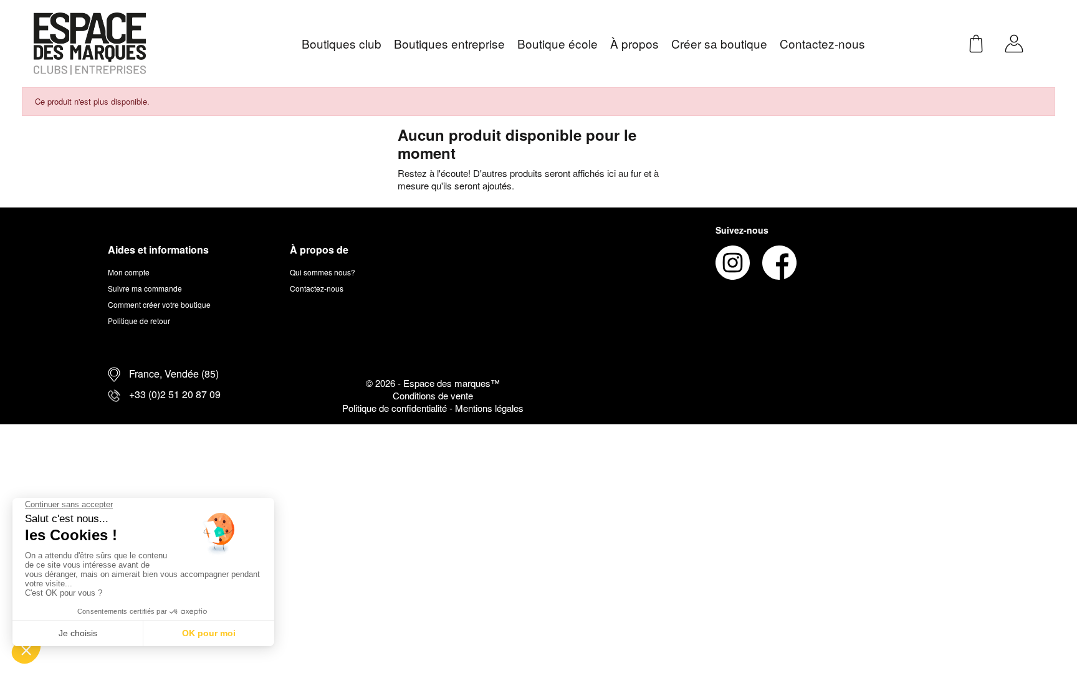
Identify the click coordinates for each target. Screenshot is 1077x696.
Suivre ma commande (145, 288)
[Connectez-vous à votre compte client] (1014, 42)
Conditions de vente (433, 395)
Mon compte (129, 272)
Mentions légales (489, 407)
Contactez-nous (316, 288)
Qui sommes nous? (322, 272)
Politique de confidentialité (395, 407)
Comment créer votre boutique (159, 304)
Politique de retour (139, 320)
